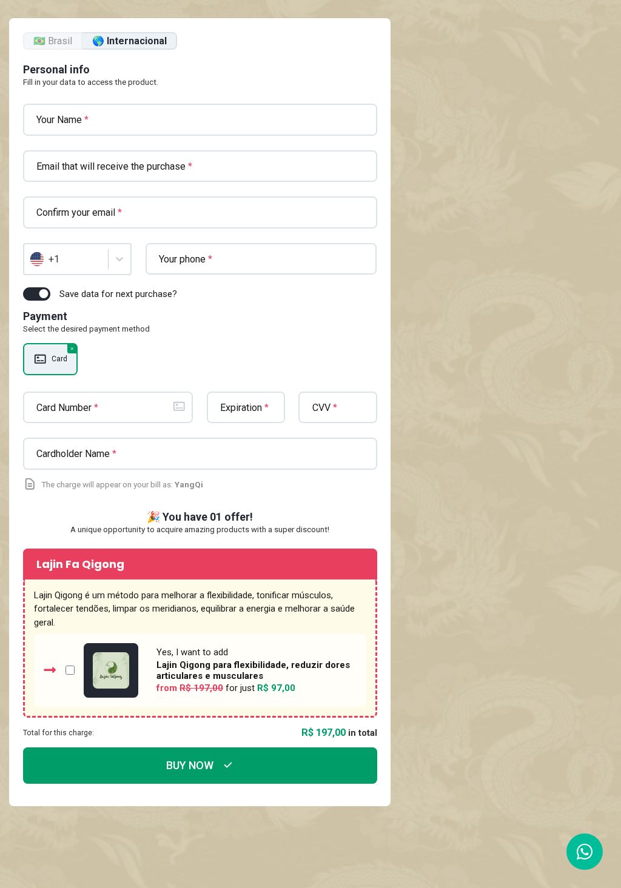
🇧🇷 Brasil (52, 41)
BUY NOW (189, 765)
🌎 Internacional (129, 41)
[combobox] (31, 259)
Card (59, 359)
